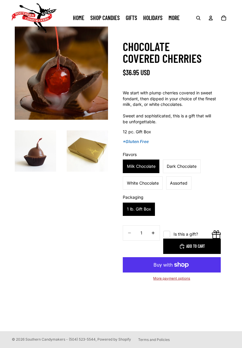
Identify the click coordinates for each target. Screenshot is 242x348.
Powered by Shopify (114, 339)
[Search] (198, 18)
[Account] (210, 18)
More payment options (171, 278)
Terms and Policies (154, 339)
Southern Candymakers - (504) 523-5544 (60, 339)
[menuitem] (174, 17)
